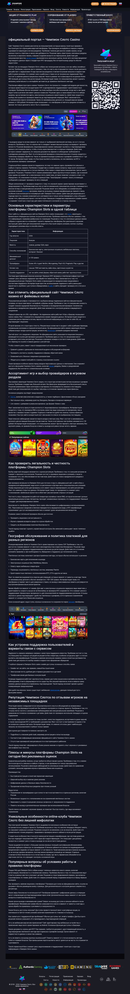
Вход (52, 9)
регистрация (31, 58)
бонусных (51, 331)
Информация (75, 9)
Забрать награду (35, 30)
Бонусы (16, 9)
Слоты (58, 9)
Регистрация (26, 9)
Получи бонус (75, 30)
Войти (95, 4)
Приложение (36, 9)
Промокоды (86, 9)
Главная (9, 9)
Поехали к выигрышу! (105, 68)
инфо (51, 286)
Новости (65, 9)
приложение (55, 690)
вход (69, 214)
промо (51, 366)
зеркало (72, 602)
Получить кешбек (112, 30)
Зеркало (46, 9)
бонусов (26, 191)
